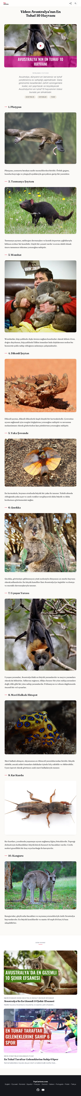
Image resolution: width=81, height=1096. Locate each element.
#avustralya (26, 998)
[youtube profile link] (43, 1090)
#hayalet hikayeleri (38, 998)
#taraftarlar (14, 1056)
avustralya (30, 97)
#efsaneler (50, 998)
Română (22, 1084)
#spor (6, 1056)
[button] (75, 3)
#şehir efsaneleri (10, 998)
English (7, 1084)
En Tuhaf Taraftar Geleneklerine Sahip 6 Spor (31, 1059)
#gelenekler (23, 1056)
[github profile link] (38, 1090)
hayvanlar (42, 97)
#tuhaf (31, 1056)
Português (59, 1084)
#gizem (19, 998)
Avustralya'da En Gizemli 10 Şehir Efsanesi (29, 1001)
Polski (67, 1084)
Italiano (51, 1084)
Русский (14, 1084)
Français (37, 1084)
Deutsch (45, 1084)
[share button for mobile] (70, 3)
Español (29, 1084)
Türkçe (73, 1084)
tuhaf (53, 97)
